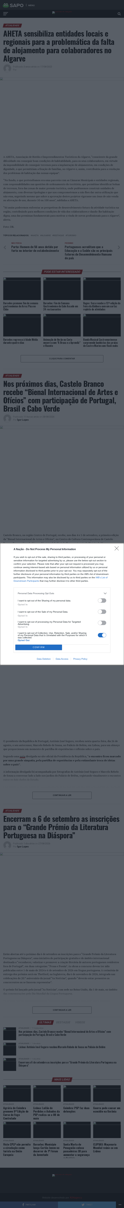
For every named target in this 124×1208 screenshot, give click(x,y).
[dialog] (62, 604)
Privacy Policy (80, 659)
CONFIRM (39, 647)
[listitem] (62, 593)
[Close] (118, 549)
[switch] (102, 600)
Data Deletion (44, 659)
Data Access (62, 659)
